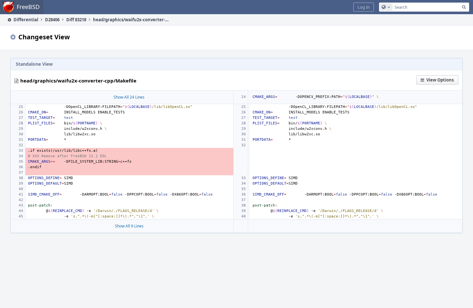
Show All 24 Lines (129, 97)
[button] (363, 7)
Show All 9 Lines (129, 226)
